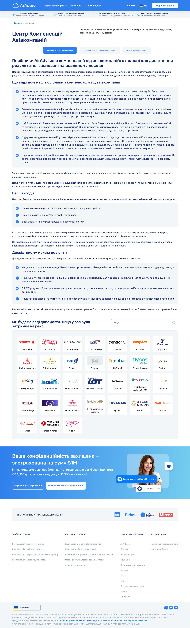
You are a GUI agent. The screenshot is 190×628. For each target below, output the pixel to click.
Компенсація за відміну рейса (27, 549)
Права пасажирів (54, 5)
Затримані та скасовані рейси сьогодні (84, 560)
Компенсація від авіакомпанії (60, 50)
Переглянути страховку (28, 485)
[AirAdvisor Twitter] (171, 608)
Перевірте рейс (165, 5)
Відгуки (124, 570)
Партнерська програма (132, 586)
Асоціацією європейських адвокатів (77, 620)
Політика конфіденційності (164, 544)
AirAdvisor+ (94, 5)
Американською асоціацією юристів (129, 620)
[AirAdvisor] (25, 5)
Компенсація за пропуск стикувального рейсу (35, 554)
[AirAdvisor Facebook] (166, 608)
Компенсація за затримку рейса (28, 544)
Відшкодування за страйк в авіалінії (82, 544)
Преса (123, 591)
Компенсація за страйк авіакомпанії (99, 50)
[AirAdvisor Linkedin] (176, 607)
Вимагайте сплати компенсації (65, 485)
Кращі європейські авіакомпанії (80, 549)
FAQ (122, 581)
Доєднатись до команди (132, 565)
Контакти (125, 597)
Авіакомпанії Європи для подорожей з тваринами (89, 554)
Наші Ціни (125, 560)
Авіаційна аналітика (74, 565)
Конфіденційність (159, 549)
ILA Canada (101, 620)
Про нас (124, 549)
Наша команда (127, 554)
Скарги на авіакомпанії (136, 50)
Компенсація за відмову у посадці (29, 560)
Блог (122, 575)
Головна (18, 23)
